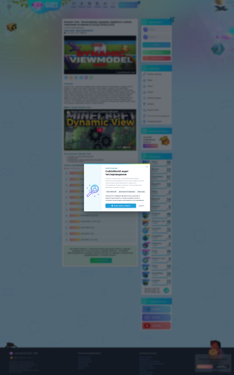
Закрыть (141, 205)
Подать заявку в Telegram (122, 205)
